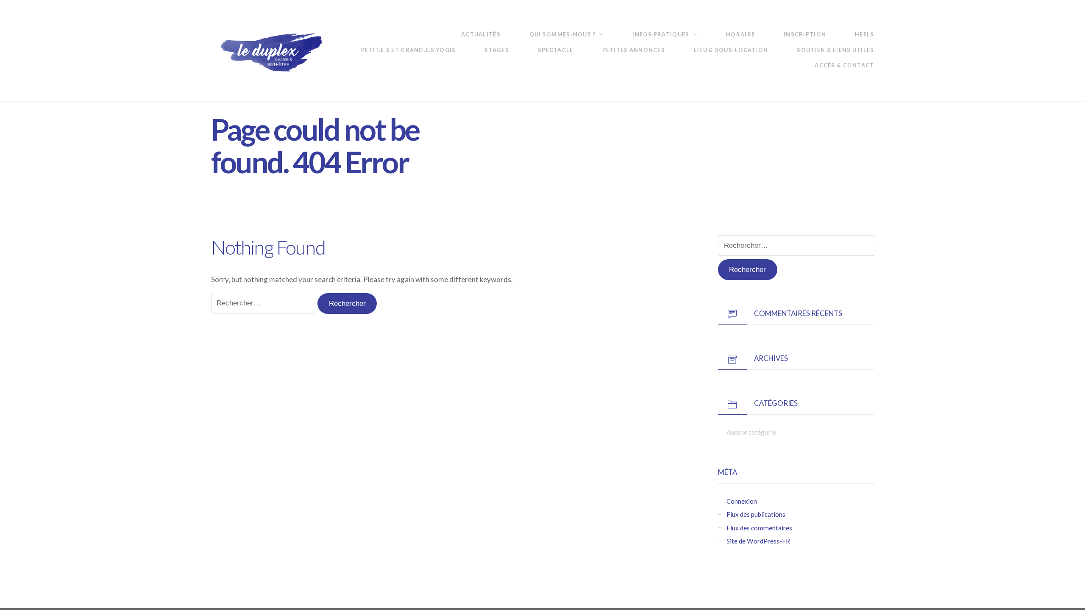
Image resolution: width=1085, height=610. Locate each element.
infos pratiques (660, 34)
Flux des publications (755, 514)
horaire (740, 34)
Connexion (741, 501)
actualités (481, 34)
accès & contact (844, 65)
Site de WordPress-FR (758, 541)
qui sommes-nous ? (562, 34)
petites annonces (633, 50)
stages (496, 50)
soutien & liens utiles (835, 50)
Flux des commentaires (759, 528)
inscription (805, 34)
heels (864, 34)
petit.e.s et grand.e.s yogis (408, 50)
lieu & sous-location (731, 50)
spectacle (555, 50)
